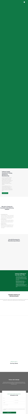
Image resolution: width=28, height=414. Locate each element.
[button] (24, 2)
